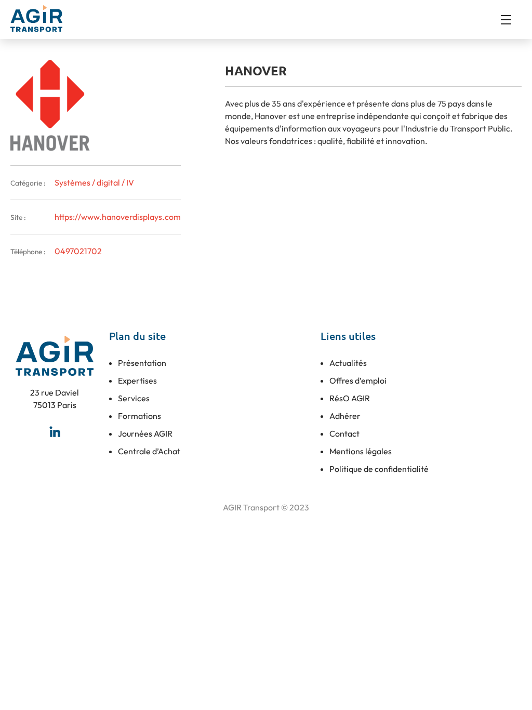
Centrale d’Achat (149, 451)
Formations (139, 416)
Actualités (348, 363)
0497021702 (78, 251)
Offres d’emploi (358, 380)
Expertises (137, 380)
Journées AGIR (145, 433)
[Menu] (511, 19)
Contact (344, 433)
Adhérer (345, 416)
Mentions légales (360, 451)
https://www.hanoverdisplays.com (118, 217)
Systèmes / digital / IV (94, 182)
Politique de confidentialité (379, 469)
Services (134, 398)
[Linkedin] (55, 432)
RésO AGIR (349, 398)
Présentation (142, 363)
